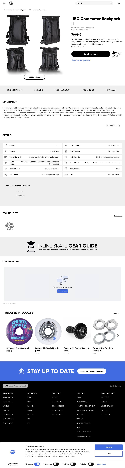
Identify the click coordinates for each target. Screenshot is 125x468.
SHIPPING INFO (57, 415)
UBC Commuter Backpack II (37, 10)
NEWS (78, 397)
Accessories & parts (19, 10)
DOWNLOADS (57, 410)
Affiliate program (83, 432)
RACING (30, 406)
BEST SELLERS (8, 423)
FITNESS (30, 397)
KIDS (29, 402)
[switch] (56, 464)
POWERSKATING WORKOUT (86, 410)
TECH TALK (80, 419)
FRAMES (6, 410)
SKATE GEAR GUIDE (83, 423)
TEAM (78, 427)
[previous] (7, 335)
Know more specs (77, 46)
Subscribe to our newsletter (92, 371)
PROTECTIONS (8, 402)
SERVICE (55, 397)
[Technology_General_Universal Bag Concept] (9, 226)
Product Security (113, 125)
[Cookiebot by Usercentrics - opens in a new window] (12, 464)
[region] (34, 46)
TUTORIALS (80, 415)
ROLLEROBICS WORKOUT (85, 406)
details (38, 90)
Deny (108, 454)
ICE (28, 423)
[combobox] (93, 3)
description (14, 90)
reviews (110, 90)
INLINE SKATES (8, 397)
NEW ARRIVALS (8, 419)
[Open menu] (4, 3)
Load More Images (34, 77)
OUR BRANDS (106, 415)
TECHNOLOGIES (82, 402)
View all (116, 313)
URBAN (29, 410)
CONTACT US (57, 402)
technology (62, 90)
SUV (28, 419)
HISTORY (104, 402)
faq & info (88, 90)
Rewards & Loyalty (84, 436)
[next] (118, 335)
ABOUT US (104, 397)
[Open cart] (118, 3)
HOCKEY (30, 415)
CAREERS (104, 410)
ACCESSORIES (8, 415)
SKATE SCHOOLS (58, 406)
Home (8, 10)
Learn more (118, 216)
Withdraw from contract (15, 386)
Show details (101, 464)
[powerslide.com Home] (11, 3)
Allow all (109, 447)
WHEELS (6, 406)
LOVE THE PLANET (107, 406)
